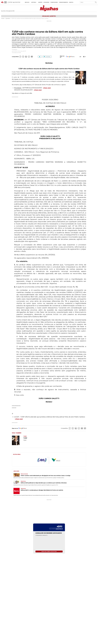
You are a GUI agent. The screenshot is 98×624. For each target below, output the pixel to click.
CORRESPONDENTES (63, 2)
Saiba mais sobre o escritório (49, 551)
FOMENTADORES (54, 2)
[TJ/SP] (17, 444)
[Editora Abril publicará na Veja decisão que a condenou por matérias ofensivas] (17, 482)
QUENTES (40, 2)
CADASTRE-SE (59, 528)
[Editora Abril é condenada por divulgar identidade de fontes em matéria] (17, 491)
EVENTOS (71, 2)
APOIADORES (46, 2)
